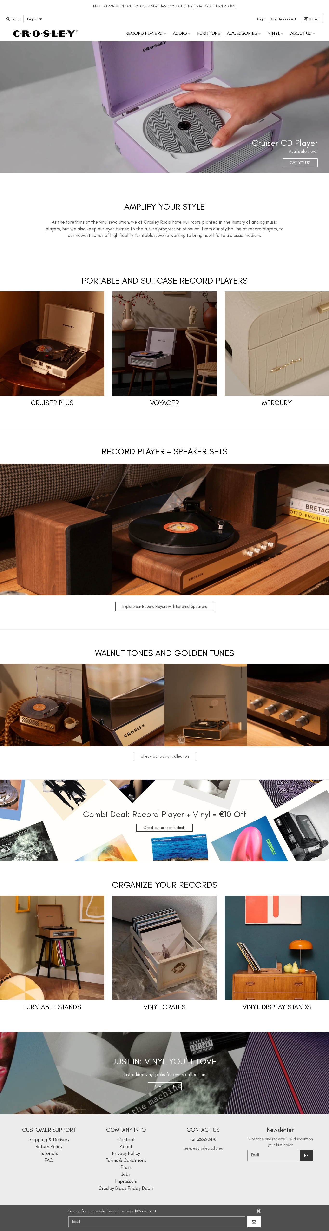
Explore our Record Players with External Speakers (164, 606)
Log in (261, 19)
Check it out (164, 1086)
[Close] (259, 1211)
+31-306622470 (203, 1139)
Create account (283, 19)
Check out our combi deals (164, 828)
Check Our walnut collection (164, 756)
